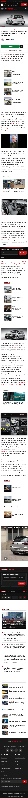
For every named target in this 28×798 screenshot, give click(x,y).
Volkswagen (5, 128)
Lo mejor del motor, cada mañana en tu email (12, 249)
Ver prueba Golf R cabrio (16, 384)
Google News (7, 597)
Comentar (21, 583)
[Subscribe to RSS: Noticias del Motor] (14, 29)
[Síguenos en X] (16, 597)
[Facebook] (7, 750)
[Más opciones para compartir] (25, 46)
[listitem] (6, 426)
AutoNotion (4, 761)
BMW (21, 237)
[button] (22, 414)
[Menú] (26, 9)
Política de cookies (19, 768)
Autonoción (5, 793)
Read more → (23, 709)
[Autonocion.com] (9, 8)
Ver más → (24, 680)
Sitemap (3, 771)
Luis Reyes (10, 39)
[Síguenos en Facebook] (13, 597)
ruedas (16, 347)
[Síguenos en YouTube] (24, 597)
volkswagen (6, 564)
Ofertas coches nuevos (6, 764)
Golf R (6, 440)
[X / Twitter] (12, 750)
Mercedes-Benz (6, 240)
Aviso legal (17, 764)
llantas (3, 451)
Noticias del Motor (6, 28)
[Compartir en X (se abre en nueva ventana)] (21, 46)
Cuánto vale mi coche (6, 768)
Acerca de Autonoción (20, 757)
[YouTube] (20, 750)
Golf (9, 56)
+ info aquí (17, 786)
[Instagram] (16, 750)
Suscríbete (23, 252)
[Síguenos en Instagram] (20, 597)
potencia (14, 123)
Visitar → (25, 591)
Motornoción (4, 757)
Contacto (17, 761)
